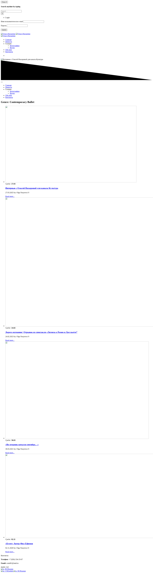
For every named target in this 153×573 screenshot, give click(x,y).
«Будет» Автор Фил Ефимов (19, 543)
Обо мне (8, 50)
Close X (4, 2)
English (10, 571)
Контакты (9, 52)
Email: (3, 563)
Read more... (9, 196)
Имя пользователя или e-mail (12, 21)
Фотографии (14, 46)
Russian (10, 569)
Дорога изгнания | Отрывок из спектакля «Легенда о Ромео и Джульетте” (41, 332)
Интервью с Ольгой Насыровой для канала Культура (31, 188)
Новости (8, 42)
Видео (12, 48)
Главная (8, 40)
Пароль (3, 26)
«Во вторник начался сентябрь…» (22, 444)
